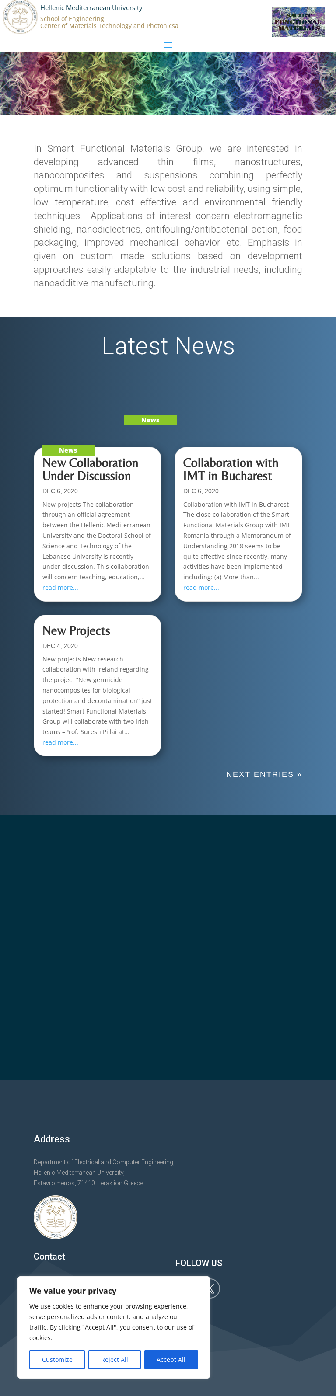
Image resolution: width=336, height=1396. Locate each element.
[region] (114, 1327)
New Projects (76, 630)
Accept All (171, 1359)
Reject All (114, 1359)
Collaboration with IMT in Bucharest (231, 469)
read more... (60, 587)
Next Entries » (264, 774)
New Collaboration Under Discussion (90, 469)
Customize (57, 1359)
